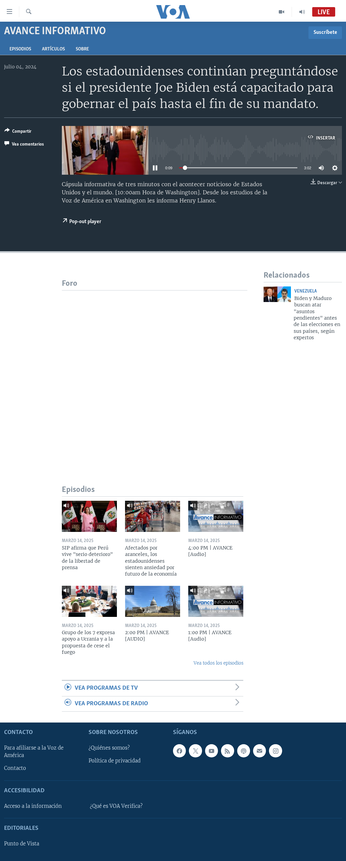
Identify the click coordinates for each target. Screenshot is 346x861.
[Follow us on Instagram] (275, 750)
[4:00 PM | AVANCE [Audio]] (215, 516)
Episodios (20, 49)
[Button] (17, 132)
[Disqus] (154, 375)
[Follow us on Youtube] (211, 750)
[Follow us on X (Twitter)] (195, 750)
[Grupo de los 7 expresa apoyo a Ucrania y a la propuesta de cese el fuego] (89, 601)
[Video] (281, 12)
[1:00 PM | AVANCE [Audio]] (215, 601)
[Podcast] (243, 750)
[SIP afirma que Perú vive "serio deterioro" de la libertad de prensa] (89, 516)
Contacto (15, 768)
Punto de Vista (21, 844)
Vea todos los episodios (218, 663)
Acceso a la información (33, 806)
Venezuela (305, 291)
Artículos (53, 49)
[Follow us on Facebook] (179, 750)
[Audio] (302, 12)
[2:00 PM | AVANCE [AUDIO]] (152, 601)
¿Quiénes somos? (109, 748)
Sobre (82, 49)
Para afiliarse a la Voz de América (34, 751)
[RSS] (227, 750)
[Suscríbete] (259, 750)
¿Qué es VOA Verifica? (116, 806)
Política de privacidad (115, 761)
